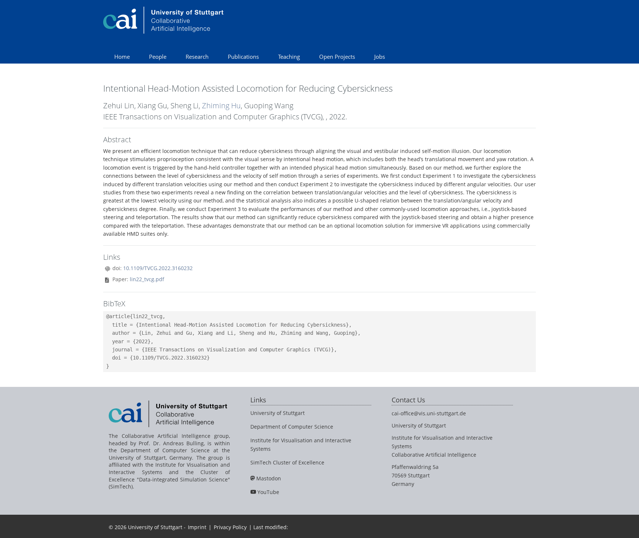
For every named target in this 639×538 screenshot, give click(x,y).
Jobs (379, 56)
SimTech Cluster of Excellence (287, 462)
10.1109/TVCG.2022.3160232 (158, 268)
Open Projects (337, 56)
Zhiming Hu (221, 105)
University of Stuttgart (277, 412)
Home (122, 56)
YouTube (268, 492)
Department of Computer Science (291, 426)
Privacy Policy (230, 527)
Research (197, 56)
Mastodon (268, 478)
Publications (243, 56)
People (157, 56)
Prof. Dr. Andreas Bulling (171, 443)
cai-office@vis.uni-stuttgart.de (429, 413)
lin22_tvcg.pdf (147, 279)
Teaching (289, 56)
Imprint (197, 527)
